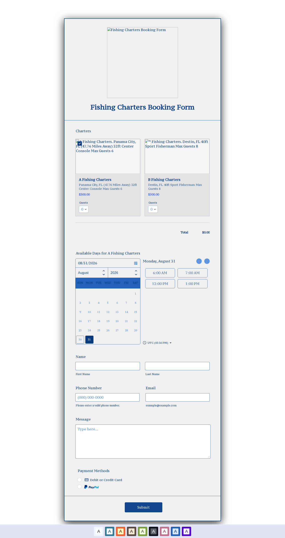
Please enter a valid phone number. (98, 405)
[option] (98, 531)
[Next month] (104, 275)
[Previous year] (136, 270)
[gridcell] (89, 339)
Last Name (152, 374)
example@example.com (161, 405)
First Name (83, 374)
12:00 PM (160, 283)
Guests (83, 202)
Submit (143, 507)
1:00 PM (192, 283)
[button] (157, 342)
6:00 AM (160, 273)
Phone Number (89, 388)
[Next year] (136, 275)
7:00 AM (192, 273)
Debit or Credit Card (106, 480)
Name (81, 356)
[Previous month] (104, 270)
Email (151, 388)
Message (83, 419)
